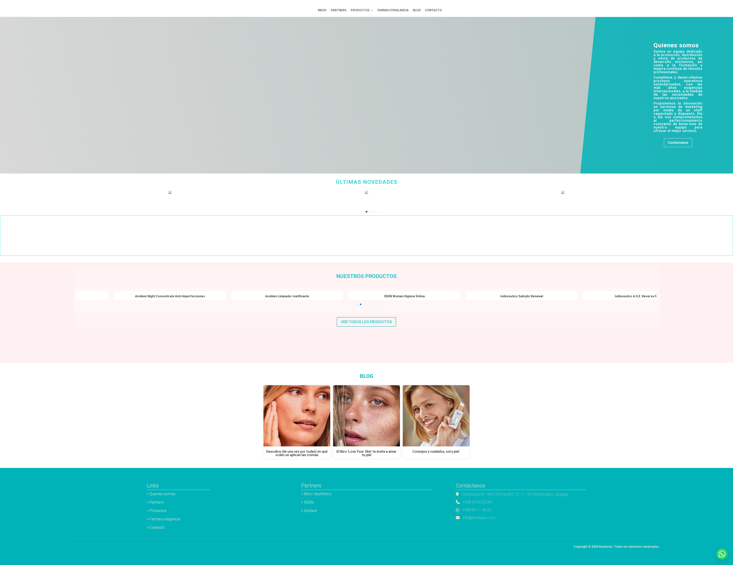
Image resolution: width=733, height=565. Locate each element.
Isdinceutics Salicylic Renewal (473, 296)
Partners (338, 10)
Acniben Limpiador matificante (239, 296)
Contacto (433, 10)
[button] (363, 211)
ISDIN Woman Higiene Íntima (356, 296)
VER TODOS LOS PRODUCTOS (366, 322)
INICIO (322, 10)
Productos (360, 10)
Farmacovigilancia (393, 10)
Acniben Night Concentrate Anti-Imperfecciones (122, 296)
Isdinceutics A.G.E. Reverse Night (590, 296)
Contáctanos (678, 142)
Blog (417, 10)
